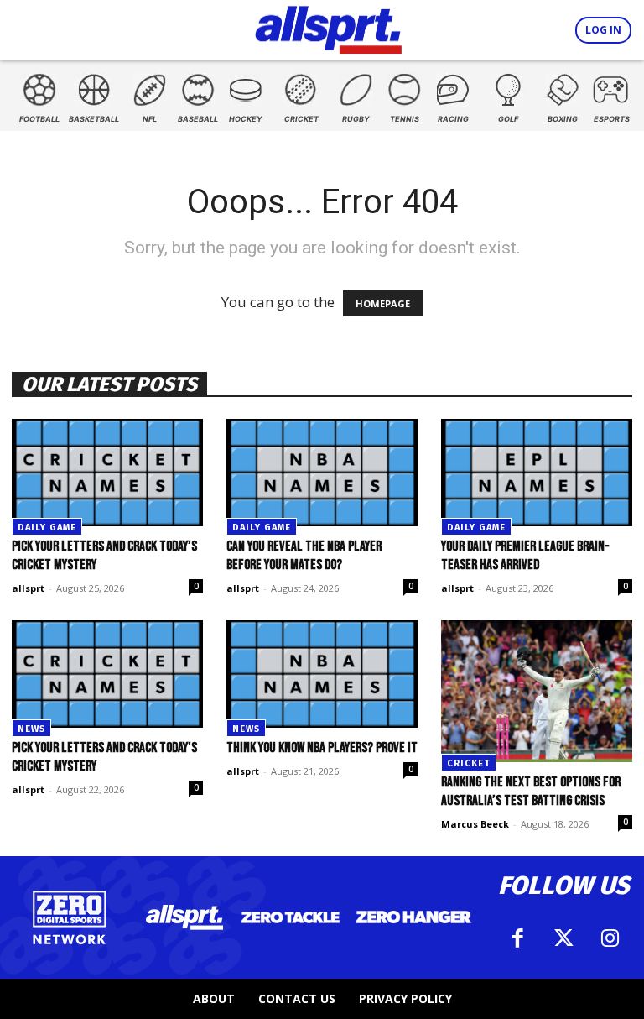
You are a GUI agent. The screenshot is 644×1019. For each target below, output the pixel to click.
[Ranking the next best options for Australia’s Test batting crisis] (536, 691)
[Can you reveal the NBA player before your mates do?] (322, 472)
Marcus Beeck (475, 824)
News (31, 729)
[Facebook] (517, 938)
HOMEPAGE (383, 303)
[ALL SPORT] (328, 27)
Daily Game (47, 527)
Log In (603, 30)
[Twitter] (563, 938)
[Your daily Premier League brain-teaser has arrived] (536, 472)
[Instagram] (610, 938)
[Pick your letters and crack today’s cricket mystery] (107, 472)
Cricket (469, 763)
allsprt (28, 588)
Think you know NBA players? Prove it (322, 747)
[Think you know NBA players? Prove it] (322, 674)
